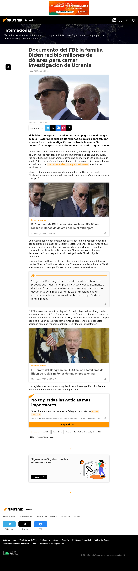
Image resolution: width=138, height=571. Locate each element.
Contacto (65, 540)
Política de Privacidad (81, 540)
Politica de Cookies (102, 540)
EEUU (32, 437)
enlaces (36, 414)
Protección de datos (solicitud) (16, 543)
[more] (105, 233)
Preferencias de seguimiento (52, 543)
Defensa (54, 517)
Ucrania (68, 432)
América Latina (10, 517)
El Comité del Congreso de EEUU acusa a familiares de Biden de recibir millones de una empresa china (67, 371)
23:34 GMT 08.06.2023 (39, 71)
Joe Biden (45, 432)
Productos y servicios (49, 540)
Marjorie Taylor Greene (45, 437)
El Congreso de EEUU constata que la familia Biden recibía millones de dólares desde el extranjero (65, 226)
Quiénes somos (9, 540)
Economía (42, 517)
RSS (34, 543)
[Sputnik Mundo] (13, 22)
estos (95, 411)
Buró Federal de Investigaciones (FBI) (87, 432)
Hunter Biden (57, 432)
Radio (77, 517)
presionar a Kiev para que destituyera (68, 164)
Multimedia (66, 517)
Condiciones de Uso (28, 540)
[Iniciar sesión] (120, 20)
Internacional (38, 220)
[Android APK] (11, 553)
